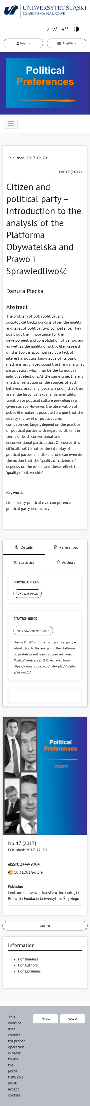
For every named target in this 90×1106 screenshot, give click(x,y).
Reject (46, 1018)
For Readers (28, 958)
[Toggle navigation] (11, 124)
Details (26, 547)
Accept (72, 1018)
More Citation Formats (32, 630)
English (67, 43)
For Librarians (29, 971)
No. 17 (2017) (70, 171)
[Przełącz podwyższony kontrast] (76, 28)
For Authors (28, 964)
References (68, 547)
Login (23, 43)
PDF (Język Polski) (28, 593)
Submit (45, 925)
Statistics (26, 562)
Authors (68, 562)
